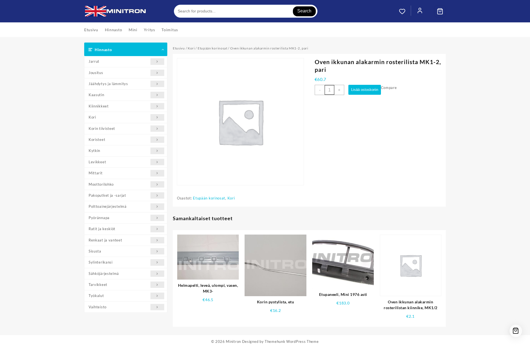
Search (304, 11)
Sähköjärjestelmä (104, 273)
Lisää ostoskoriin (364, 90)
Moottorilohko (101, 184)
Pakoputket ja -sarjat (107, 195)
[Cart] (440, 11)
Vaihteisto (98, 307)
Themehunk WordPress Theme (292, 341)
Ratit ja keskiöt (102, 229)
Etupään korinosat (212, 48)
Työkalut (96, 295)
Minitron (233, 341)
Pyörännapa (99, 217)
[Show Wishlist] (405, 11)
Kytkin (94, 150)
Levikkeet (97, 162)
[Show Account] (420, 11)
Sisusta (95, 251)
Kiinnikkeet (99, 106)
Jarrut (94, 61)
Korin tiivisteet (102, 128)
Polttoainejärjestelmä (108, 206)
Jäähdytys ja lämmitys (108, 84)
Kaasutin (96, 95)
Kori (92, 117)
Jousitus (96, 72)
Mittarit (96, 173)
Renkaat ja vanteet (105, 240)
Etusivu (179, 48)
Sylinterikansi (101, 262)
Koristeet (97, 139)
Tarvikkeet (98, 284)
